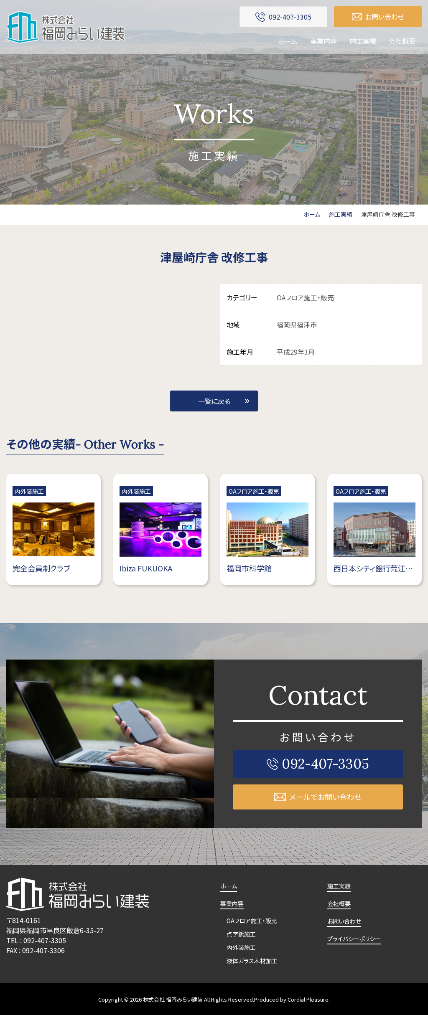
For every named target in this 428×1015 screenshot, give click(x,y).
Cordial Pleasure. (309, 999)
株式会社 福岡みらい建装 (173, 999)
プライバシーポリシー (354, 938)
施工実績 (362, 41)
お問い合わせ (344, 921)
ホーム (288, 41)
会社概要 (402, 41)
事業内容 (323, 41)
